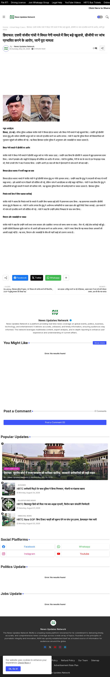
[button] (100, 17)
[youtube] (55, 647)
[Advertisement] (55, 75)
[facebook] (45, 647)
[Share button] (66, 278)
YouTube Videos (73, 2)
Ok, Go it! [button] (13, 669)
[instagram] (60, 647)
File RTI (4, 2)
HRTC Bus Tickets (92, 2)
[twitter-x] (50, 647)
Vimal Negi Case (17, 27)
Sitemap (95, 660)
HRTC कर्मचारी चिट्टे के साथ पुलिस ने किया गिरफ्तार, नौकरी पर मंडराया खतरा (51, 488)
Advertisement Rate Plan (66, 665)
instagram (29, 553)
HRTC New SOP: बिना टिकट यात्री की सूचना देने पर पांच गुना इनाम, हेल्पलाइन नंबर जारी (57, 519)
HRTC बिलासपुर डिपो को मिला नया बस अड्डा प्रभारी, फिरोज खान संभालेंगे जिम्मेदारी (53, 504)
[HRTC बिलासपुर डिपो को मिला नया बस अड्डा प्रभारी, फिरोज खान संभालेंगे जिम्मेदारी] (8, 504)
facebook (29, 546)
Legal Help (57, 2)
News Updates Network (54, 320)
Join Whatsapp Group (39, 2)
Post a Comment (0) (55, 422)
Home (5, 27)
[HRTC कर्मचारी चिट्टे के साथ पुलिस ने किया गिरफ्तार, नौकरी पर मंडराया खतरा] (8, 489)
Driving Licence (18, 2)
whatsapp (84, 546)
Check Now (23, 662)
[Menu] (4, 17)
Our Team (83, 660)
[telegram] (65, 647)
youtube (84, 553)
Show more (100, 343)
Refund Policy (68, 660)
